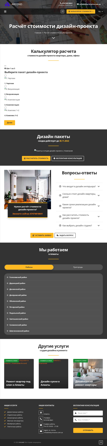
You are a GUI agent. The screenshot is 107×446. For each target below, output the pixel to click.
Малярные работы (14, 424)
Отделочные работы (14, 415)
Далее (9, 122)
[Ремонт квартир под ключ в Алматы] (19, 360)
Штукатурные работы (15, 418)
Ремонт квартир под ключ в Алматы (18, 383)
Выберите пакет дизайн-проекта (26, 72)
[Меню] (5, 11)
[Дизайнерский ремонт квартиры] (88, 360)
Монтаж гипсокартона (15, 421)
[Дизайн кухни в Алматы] (53, 360)
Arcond (21, 442)
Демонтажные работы (15, 412)
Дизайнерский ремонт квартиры (85, 383)
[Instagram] (62, 11)
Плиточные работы (14, 427)
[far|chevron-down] (53, 38)
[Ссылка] (7, 4)
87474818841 (27, 213)
